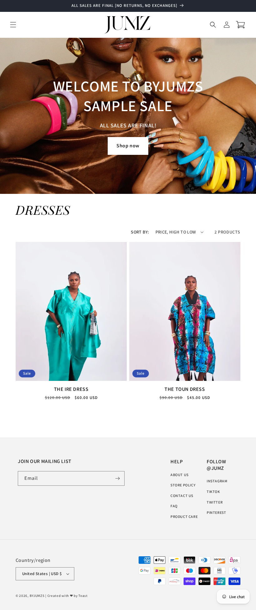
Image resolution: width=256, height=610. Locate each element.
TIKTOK (213, 491)
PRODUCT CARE (184, 516)
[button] (13, 25)
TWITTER (215, 502)
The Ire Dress (71, 389)
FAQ (174, 506)
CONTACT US (181, 495)
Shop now (128, 145)
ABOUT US (179, 474)
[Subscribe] (117, 478)
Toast (83, 595)
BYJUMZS (37, 595)
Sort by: (140, 232)
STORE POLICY (182, 485)
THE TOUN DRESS (185, 389)
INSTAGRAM (217, 481)
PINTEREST (216, 512)
